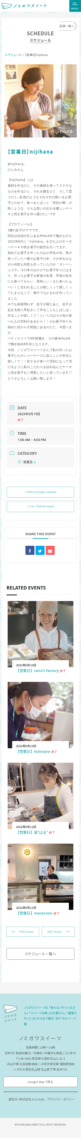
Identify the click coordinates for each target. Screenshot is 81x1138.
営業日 (28, 462)
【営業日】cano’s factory (37, 670)
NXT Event (54, 931)
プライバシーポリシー (61, 1099)
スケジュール (13, 55)
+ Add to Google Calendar (41, 492)
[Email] (50, 550)
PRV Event (26, 931)
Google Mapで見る (40, 1082)
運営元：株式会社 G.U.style (27, 1099)
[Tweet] (40, 550)
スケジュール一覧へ (40, 953)
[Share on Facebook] (29, 550)
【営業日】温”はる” (32, 832)
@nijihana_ (16, 164)
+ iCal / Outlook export (40, 506)
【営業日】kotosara (33, 751)
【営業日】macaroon (34, 913)
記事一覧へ (66, 26)
